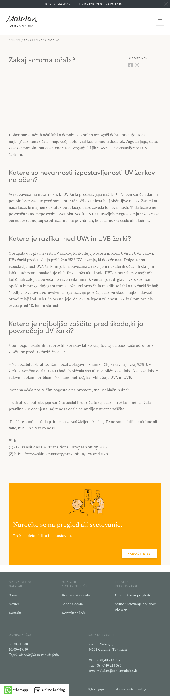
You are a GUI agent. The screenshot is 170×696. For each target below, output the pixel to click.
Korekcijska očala (76, 595)
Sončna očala (72, 603)
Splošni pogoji (96, 689)
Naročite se (139, 553)
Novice (14, 603)
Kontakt (15, 612)
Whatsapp (20, 689)
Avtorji (142, 689)
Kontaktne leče (74, 612)
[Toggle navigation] (160, 21)
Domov (14, 40)
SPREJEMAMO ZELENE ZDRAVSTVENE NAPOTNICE (85, 4)
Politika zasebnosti (121, 689)
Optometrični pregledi (132, 595)
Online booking (53, 689)
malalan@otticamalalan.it (117, 670)
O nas (13, 595)
